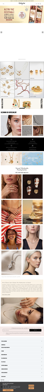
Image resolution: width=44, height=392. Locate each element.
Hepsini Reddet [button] (31, 385)
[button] (8, 390)
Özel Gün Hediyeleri (4, 358)
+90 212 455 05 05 (6, 381)
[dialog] (22, 387)
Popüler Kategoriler (4, 372)
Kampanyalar (3, 344)
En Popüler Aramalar (4, 365)
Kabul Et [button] (31, 388)
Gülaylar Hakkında (4, 341)
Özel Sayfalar (3, 361)
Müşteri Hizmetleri (4, 354)
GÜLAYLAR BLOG (3, 376)
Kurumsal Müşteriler (4, 369)
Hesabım (2, 351)
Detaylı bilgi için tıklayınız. (12, 388)
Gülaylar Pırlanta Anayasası (5, 347)
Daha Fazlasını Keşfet (6, 294)
